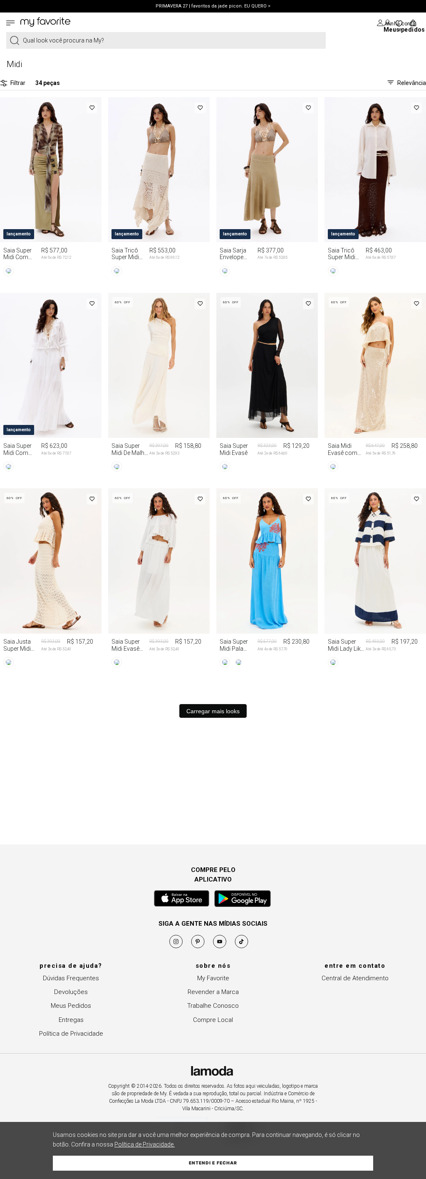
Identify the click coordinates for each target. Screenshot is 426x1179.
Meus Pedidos (71, 1005)
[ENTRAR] (383, 23)
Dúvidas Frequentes (71, 978)
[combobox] (166, 40)
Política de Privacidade (71, 1033)
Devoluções (71, 992)
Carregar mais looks (213, 711)
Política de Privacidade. (144, 1144)
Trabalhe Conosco (213, 1005)
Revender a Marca (213, 992)
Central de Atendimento (355, 978)
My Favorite (213, 978)
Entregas (71, 1020)
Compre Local (213, 1020)
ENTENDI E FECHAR (213, 1163)
